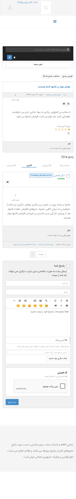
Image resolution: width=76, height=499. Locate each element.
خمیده (61, 300)
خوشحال (46, 305)
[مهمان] (69, 94)
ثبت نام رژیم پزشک (27, 2)
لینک (46, 300)
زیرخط (55, 300)
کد (61, 305)
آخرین (29, 165)
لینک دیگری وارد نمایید (58, 358)
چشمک (18, 305)
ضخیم (67, 300)
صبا (64, 94)
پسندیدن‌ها (64, 165)
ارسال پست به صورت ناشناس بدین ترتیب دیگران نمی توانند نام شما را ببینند (37, 273)
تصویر (40, 300)
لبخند (40, 305)
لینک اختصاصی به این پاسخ (25, 244)
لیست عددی (20, 300)
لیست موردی (25, 300)
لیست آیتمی (14, 300)
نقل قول (67, 305)
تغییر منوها (38, 64)
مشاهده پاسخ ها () (51, 76)
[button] (8, 8)
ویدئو (35, 300)
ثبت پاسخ (12, 402)
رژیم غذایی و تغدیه (53, 94)
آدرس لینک (60, 340)
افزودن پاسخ (67, 76)
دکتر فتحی (59, 175)
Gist (55, 305)
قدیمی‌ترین (11, 165)
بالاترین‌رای (46, 165)
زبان (29, 305)
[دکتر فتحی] (68, 176)
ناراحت (23, 305)
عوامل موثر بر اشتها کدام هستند (54, 87)
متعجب (35, 305)
